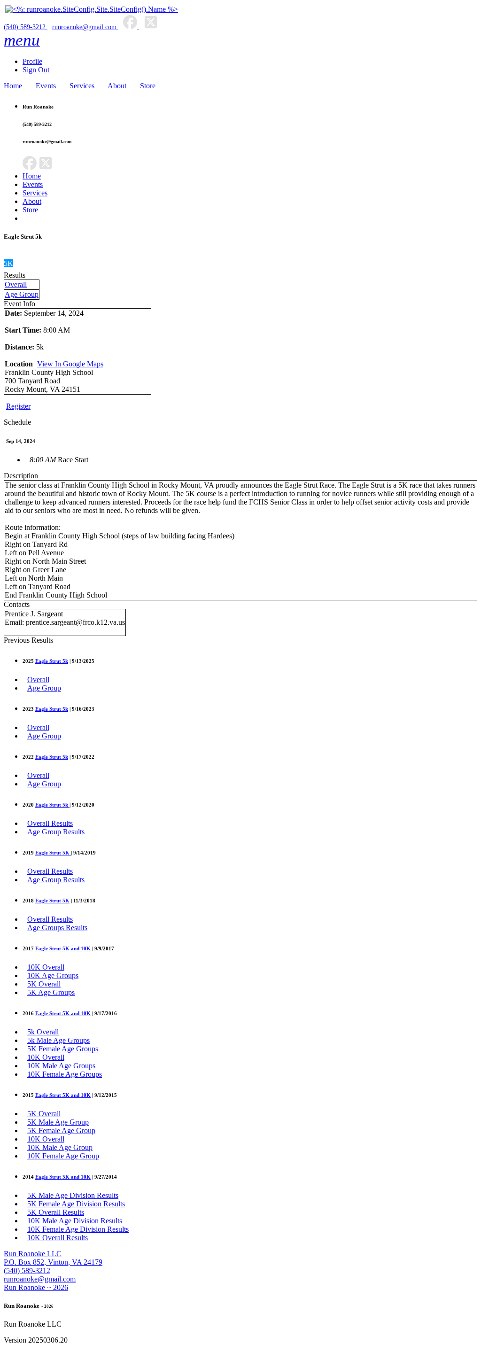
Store (147, 86)
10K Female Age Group (63, 1156)
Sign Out (36, 70)
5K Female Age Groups (62, 1049)
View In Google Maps (70, 364)
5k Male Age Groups (58, 1040)
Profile (32, 61)
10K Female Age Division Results (78, 1229)
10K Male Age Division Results (74, 1221)
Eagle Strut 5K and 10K (63, 948)
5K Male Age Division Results (72, 1195)
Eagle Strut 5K (53, 852)
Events (46, 86)
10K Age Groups (52, 975)
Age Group (22, 294)
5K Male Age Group (58, 1122)
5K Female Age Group (61, 1130)
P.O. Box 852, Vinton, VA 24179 (53, 1262)
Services (82, 86)
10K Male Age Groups (61, 1066)
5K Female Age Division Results (76, 1204)
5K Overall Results (55, 1212)
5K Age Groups (51, 992)
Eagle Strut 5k (51, 661)
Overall (16, 284)
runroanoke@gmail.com (84, 27)
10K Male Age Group (60, 1147)
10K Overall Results (57, 1238)
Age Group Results (56, 832)
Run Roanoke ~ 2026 (36, 1287)
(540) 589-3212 (25, 27)
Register (18, 406)
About (117, 86)
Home (13, 86)
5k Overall (43, 1032)
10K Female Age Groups (64, 1074)
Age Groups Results (57, 928)
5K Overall (44, 984)
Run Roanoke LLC (33, 1254)
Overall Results (50, 823)
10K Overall (45, 967)
